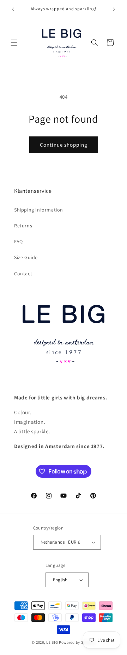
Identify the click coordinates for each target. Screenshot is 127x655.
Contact (23, 273)
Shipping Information (38, 210)
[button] (14, 42)
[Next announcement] (114, 9)
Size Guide (26, 257)
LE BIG (52, 642)
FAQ (18, 241)
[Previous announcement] (13, 9)
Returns (23, 225)
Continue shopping (63, 144)
